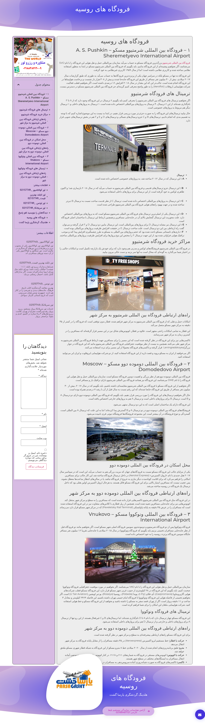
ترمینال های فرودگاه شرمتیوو (34, 110)
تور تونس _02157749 (34, 203)
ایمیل (43, 426)
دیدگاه (43, 376)
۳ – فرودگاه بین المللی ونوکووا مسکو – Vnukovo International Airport (33, 160)
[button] (18, 84)
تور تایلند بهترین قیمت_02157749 (36, 196)
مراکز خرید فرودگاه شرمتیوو (34, 114)
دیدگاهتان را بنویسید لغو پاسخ (33, 213)
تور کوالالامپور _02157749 (32, 190)
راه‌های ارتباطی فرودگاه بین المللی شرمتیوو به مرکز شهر (32, 121)
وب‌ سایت (42, 438)
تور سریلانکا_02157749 (33, 208)
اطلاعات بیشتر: (40, 185)
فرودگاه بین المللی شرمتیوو (176, 62)
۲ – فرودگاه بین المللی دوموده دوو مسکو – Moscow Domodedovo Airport (33, 131)
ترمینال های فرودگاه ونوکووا (31, 168)
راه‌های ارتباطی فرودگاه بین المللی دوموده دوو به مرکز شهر (33, 150)
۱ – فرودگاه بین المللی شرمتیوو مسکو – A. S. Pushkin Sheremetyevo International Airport (33, 99)
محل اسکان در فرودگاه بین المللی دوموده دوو (33, 141)
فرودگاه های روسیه (36, 217)
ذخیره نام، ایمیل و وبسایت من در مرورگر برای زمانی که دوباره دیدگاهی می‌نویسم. (35, 456)
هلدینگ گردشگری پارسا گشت (33, 222)
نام (44, 414)
